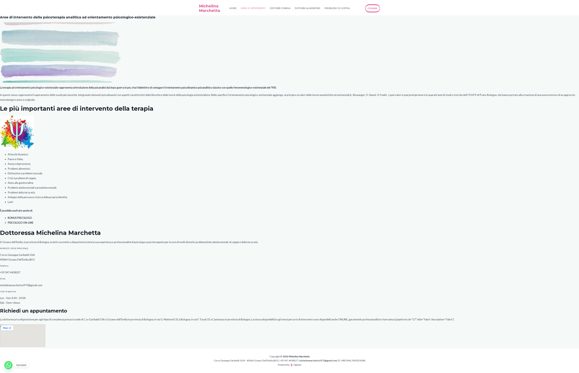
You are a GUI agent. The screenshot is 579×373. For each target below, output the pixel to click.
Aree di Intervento (253, 8)
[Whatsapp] (8, 365)
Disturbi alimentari (307, 8)
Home (233, 8)
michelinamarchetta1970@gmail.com (318, 360)
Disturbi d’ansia (280, 8)
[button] (372, 8)
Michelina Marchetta (209, 8)
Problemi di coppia (337, 8)
